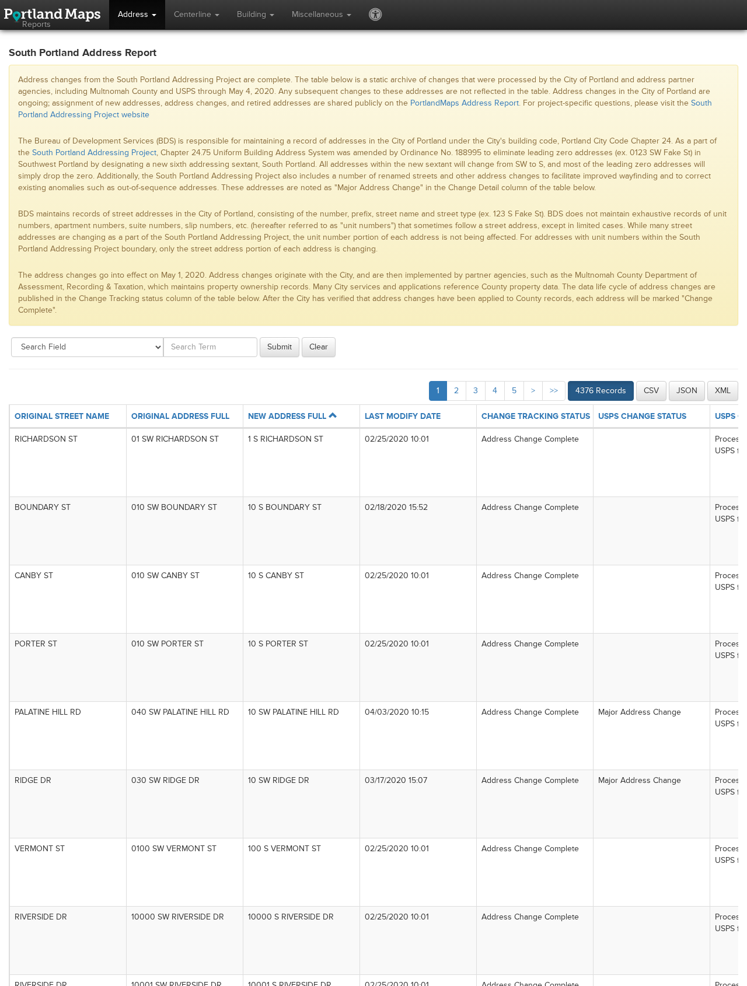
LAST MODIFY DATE (403, 416)
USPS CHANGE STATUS (642, 416)
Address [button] (134, 14)
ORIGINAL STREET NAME (62, 416)
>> (554, 391)
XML (723, 391)
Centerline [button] (194, 14)
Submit (279, 347)
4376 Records (600, 391)
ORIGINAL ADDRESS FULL (180, 416)
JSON (686, 391)
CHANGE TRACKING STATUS (535, 416)
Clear (318, 347)
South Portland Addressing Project (94, 153)
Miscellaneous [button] (318, 14)
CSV (651, 391)
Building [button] (252, 14)
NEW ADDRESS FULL (288, 416)
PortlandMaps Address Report (464, 103)
